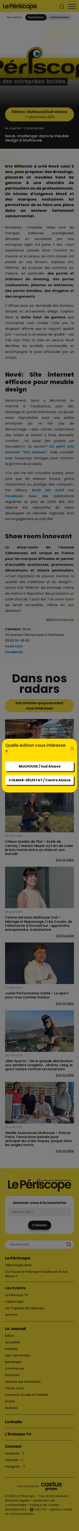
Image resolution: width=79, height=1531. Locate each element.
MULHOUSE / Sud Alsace (39, 766)
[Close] (72, 748)
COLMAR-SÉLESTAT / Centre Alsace (40, 780)
